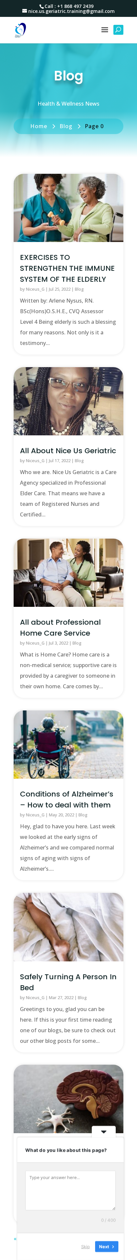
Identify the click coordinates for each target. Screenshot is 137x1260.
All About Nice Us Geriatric (68, 451)
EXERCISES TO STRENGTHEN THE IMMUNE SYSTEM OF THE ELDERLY (67, 268)
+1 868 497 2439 (75, 6)
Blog (79, 289)
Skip (85, 1246)
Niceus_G (35, 289)
